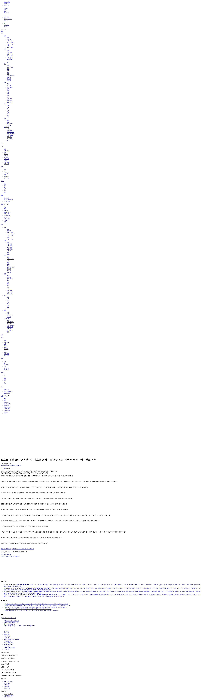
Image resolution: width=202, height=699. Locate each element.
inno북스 (6, 210)
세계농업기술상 (8, 681)
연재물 (6, 26)
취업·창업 (6, 164)
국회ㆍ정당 (10, 40)
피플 (5, 118)
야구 (5, 185)
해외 (8, 62)
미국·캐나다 (10, 67)
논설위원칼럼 (11, 133)
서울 (8, 107)
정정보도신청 (7, 641)
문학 (8, 95)
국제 (5, 64)
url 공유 (8, 468)
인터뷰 (9, 125)
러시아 (9, 79)
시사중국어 (7, 218)
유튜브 (6, 20)
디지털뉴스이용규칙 (9, 647)
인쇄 (2, 468)
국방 (8, 45)
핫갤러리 (6, 198)
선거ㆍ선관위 (11, 42)
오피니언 (6, 127)
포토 (2, 195)
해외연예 (6, 178)
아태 (8, 72)
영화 (5, 174)
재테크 (6, 154)
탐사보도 (6, 25)
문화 (5, 82)
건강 (8, 92)
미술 (8, 90)
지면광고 (6, 632)
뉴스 (2, 33)
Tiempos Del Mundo (9, 695)
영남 (8, 113)
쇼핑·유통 (6, 162)
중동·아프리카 (11, 75)
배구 (5, 190)
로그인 (6, 11)
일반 (8, 37)
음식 (8, 97)
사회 (5, 49)
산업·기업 (6, 159)
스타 (5, 171)
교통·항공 (9, 57)
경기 (8, 108)
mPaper (6, 8)
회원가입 (6, 12)
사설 (8, 128)
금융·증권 (6, 150)
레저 (8, 93)
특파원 (9, 77)
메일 (4, 468)
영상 (2, 204)
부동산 (6, 155)
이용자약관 (7, 646)
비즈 (2, 146)
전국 (5, 103)
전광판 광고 (7, 636)
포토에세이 (7, 201)
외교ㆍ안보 (10, 44)
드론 (5, 209)
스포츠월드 (7, 2)
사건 (8, 60)
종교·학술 (9, 87)
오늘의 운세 (7, 212)
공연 (8, 89)
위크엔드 (9, 98)
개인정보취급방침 (9, 642)
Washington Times (8, 694)
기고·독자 (9, 138)
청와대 (9, 39)
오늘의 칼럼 (10, 130)
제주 (8, 117)
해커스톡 (6, 213)
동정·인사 (9, 123)
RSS (5, 9)
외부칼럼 (9, 137)
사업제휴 (6, 637)
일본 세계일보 (8, 697)
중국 (8, 69)
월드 (8, 140)
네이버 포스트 (8, 19)
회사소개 (6, 631)
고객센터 (6, 649)
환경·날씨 (9, 55)
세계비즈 (6, 3)
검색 (2, 31)
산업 (5, 350)
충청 (8, 112)
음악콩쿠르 (7, 686)
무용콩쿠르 (7, 688)
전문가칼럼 (10, 135)
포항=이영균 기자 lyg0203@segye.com (11, 465)
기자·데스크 (10, 132)
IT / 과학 (6, 157)
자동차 (6, 160)
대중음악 (6, 176)
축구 (5, 187)
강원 (8, 110)
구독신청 (6, 5)
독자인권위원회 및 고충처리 (12, 639)
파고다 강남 (7, 215)
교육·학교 (9, 59)
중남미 (9, 80)
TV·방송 (6, 173)
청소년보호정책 (8, 644)
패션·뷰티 (9, 100)
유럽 (8, 74)
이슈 (2, 143)
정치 (5, 35)
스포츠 (2, 181)
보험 (5, 152)
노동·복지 (9, 54)
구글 (5, 15)
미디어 (9, 85)
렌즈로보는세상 (8, 199)
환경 (5, 207)
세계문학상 (7, 683)
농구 (5, 189)
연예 (2, 167)
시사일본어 (7, 217)
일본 (8, 70)
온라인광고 (7, 634)
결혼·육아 (9, 102)
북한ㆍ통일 (10, 47)
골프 (5, 192)
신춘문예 (6, 685)
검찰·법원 (9, 52)
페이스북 (6, 17)
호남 (8, 115)
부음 (8, 122)
